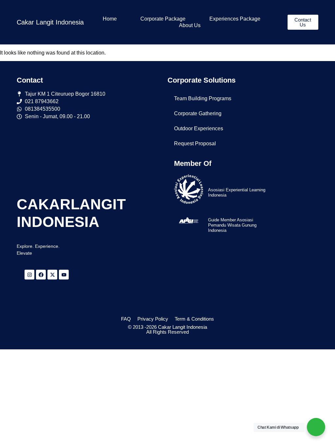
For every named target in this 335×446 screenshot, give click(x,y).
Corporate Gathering (197, 113)
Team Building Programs (202, 98)
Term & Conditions (194, 319)
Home (110, 19)
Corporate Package (162, 19)
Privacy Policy (152, 319)
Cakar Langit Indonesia (50, 22)
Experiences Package (234, 19)
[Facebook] (41, 274)
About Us (190, 25)
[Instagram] (29, 274)
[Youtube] (64, 274)
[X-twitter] (52, 274)
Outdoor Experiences (198, 128)
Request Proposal (195, 143)
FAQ (126, 319)
